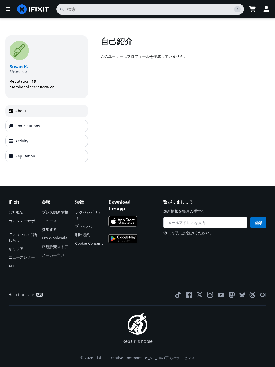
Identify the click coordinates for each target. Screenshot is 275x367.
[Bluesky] (242, 295)
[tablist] (46, 133)
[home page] (33, 9)
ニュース (49, 220)
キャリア (16, 248)
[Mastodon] (232, 295)
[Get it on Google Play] (123, 238)
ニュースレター (22, 257)
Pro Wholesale (54, 237)
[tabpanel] (185, 99)
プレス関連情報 (55, 212)
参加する (49, 229)
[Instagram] (210, 295)
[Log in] (266, 9)
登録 (258, 222)
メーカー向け (53, 255)
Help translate (21, 294)
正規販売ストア (55, 246)
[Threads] (252, 295)
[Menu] (8, 9)
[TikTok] (178, 295)
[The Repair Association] (263, 295)
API (12, 265)
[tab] (46, 111)
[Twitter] (199, 295)
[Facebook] (189, 295)
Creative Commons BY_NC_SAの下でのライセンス (151, 357)
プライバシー (86, 226)
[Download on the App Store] (123, 221)
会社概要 (16, 212)
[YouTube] (221, 295)
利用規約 (82, 234)
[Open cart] (252, 9)
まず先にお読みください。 (190, 232)
